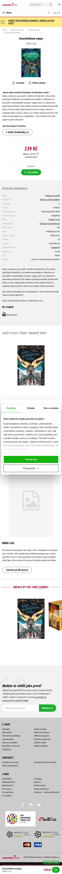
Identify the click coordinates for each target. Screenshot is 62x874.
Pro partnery (8, 792)
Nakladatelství (8, 782)
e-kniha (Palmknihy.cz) (17, 132)
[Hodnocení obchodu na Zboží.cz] (47, 818)
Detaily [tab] (31, 408)
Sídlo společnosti (10, 765)
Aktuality (6, 729)
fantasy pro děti (52, 195)
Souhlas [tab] (11, 408)
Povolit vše (31, 459)
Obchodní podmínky (11, 735)
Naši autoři (7, 732)
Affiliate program (41, 735)
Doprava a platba (9, 742)
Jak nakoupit (8, 739)
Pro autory (7, 788)
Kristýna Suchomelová (50, 223)
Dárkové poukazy (42, 732)
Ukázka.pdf (10, 314)
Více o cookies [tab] (51, 408)
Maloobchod (7, 785)
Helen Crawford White (50, 199)
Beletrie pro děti (17, 30)
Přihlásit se (47, 708)
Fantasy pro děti (33, 30)
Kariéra (37, 782)
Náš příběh (7, 778)
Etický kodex (39, 785)
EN (59, 4)
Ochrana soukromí (42, 739)
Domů (4, 30)
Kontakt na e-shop (10, 762)
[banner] (15, 3)
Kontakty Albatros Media (45, 762)
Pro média (6, 795)
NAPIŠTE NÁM (52, 862)
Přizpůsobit (29, 468)
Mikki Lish (31, 43)
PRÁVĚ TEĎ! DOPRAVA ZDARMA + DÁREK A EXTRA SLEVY (31, 21)
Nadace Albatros (41, 788)
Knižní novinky (40, 729)
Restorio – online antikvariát (46, 792)
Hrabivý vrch (54, 219)
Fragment (55, 247)
